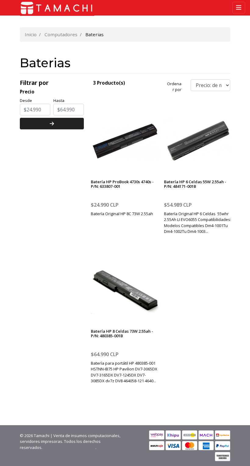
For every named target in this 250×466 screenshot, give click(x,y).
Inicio (31, 34)
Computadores (61, 34)
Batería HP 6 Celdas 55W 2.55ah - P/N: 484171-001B (195, 184)
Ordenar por (174, 87)
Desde (26, 100)
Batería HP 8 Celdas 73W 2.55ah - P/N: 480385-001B (122, 333)
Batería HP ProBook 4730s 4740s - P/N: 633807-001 (122, 184)
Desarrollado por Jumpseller (69, 447)
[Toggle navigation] (238, 7)
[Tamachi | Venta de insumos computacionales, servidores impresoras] (54, 8)
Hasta (58, 100)
